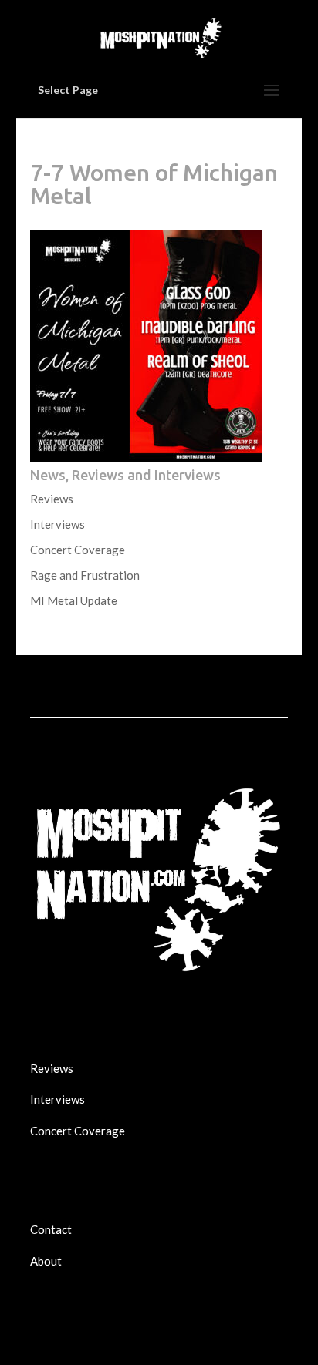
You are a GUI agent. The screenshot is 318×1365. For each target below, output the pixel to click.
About (46, 1261)
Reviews (51, 499)
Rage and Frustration (85, 575)
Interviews (57, 524)
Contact (51, 1229)
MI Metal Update (73, 600)
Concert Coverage (77, 549)
